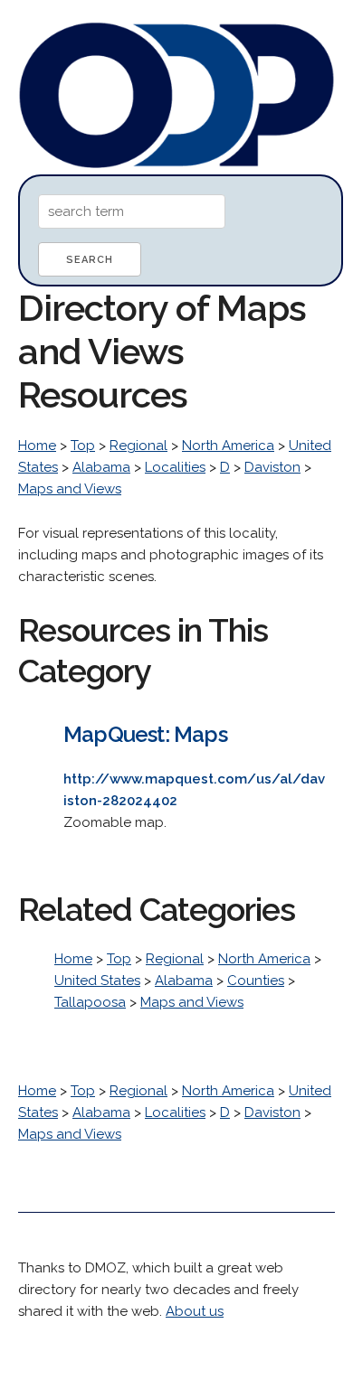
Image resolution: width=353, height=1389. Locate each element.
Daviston (272, 467)
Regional (138, 445)
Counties (255, 980)
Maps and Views (69, 489)
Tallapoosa (90, 1002)
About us (195, 1311)
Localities (175, 467)
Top (83, 445)
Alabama (101, 467)
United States (97, 980)
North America (228, 445)
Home (37, 445)
